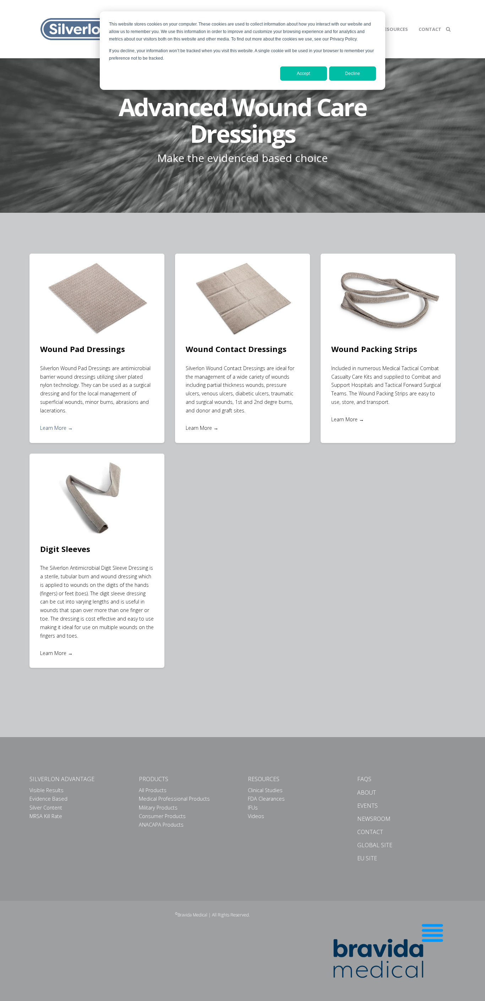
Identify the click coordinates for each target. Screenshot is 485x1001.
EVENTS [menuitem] (367, 806)
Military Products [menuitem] (158, 807)
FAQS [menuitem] (364, 779)
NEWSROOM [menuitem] (374, 819)
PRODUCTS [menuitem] (153, 779)
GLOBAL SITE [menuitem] (374, 845)
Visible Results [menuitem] (46, 790)
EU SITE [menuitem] (367, 858)
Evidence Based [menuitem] (48, 798)
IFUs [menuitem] (253, 807)
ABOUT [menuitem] (366, 792)
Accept (303, 73)
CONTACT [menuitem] (370, 832)
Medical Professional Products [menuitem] (174, 798)
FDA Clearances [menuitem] (266, 798)
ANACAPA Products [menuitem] (161, 824)
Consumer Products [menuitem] (162, 816)
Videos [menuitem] (256, 816)
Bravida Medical (192, 915)
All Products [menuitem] (153, 790)
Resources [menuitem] (394, 29)
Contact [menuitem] (430, 29)
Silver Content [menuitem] (45, 807)
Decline (352, 73)
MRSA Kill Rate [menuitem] (45, 816)
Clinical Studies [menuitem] (265, 790)
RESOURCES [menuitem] (263, 779)
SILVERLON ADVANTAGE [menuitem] (61, 779)
